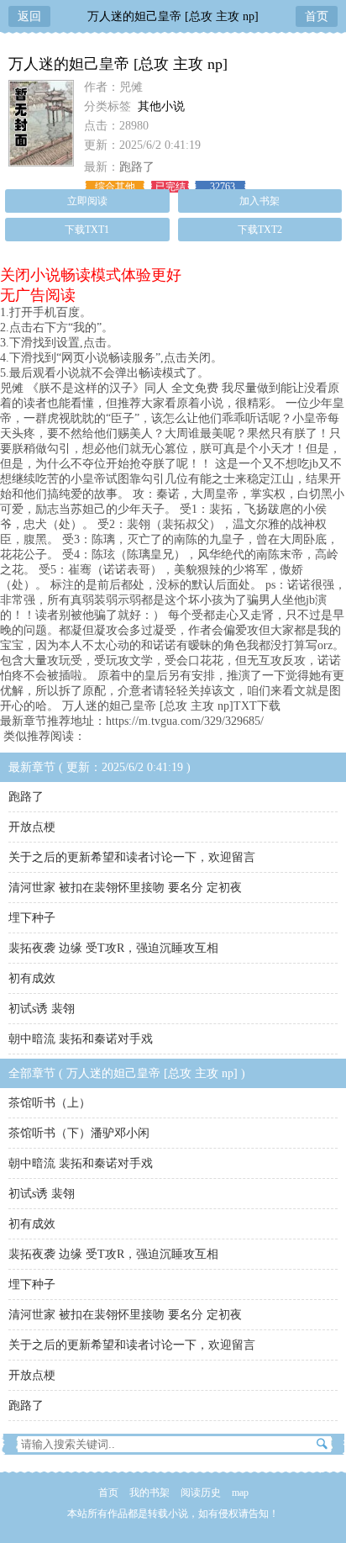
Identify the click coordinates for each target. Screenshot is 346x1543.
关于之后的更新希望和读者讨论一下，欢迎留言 (131, 857)
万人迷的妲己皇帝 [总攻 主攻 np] (173, 16)
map (240, 1492)
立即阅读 (87, 201)
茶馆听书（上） (49, 1102)
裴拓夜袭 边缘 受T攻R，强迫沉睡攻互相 (113, 948)
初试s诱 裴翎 (41, 1008)
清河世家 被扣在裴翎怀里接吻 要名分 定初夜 (125, 887)
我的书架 (149, 1492)
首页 (316, 16)
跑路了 (137, 167)
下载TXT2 (260, 229)
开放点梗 (31, 827)
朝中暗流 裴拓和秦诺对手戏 (80, 1039)
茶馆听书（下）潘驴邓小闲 (78, 1133)
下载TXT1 (87, 229)
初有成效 (31, 978)
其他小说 (161, 106)
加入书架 (259, 201)
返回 (29, 16)
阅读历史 (201, 1492)
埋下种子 (31, 918)
